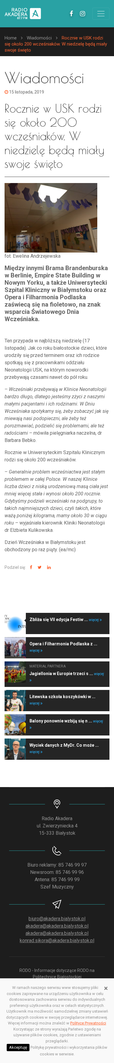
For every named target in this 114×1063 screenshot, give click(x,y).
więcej (94, 620)
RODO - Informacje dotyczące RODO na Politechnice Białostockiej (57, 973)
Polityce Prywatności (88, 1023)
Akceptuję (18, 1047)
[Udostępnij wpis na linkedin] (48, 567)
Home (11, 38)
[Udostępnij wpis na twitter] (39, 567)
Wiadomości (39, 38)
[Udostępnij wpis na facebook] (30, 567)
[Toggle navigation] (100, 14)
